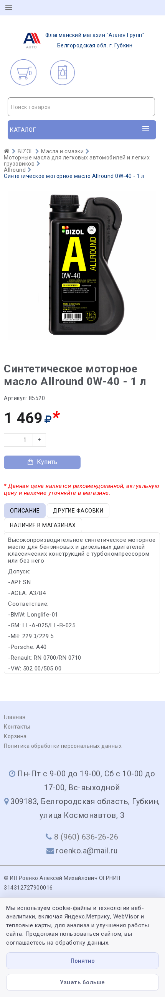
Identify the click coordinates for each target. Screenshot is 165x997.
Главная (15, 717)
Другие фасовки (78, 511)
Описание (25, 511)
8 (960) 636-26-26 (86, 836)
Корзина (15, 736)
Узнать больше (82, 982)
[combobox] (81, 106)
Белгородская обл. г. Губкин (95, 40)
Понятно (83, 960)
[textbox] (81, 107)
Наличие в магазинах (43, 525)
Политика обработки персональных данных (63, 746)
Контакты (17, 727)
